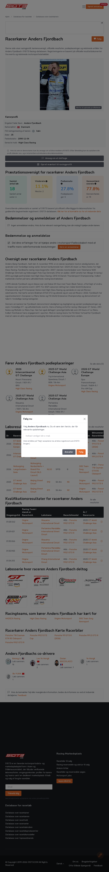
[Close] (85, 419)
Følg (81, 452)
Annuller (69, 452)
